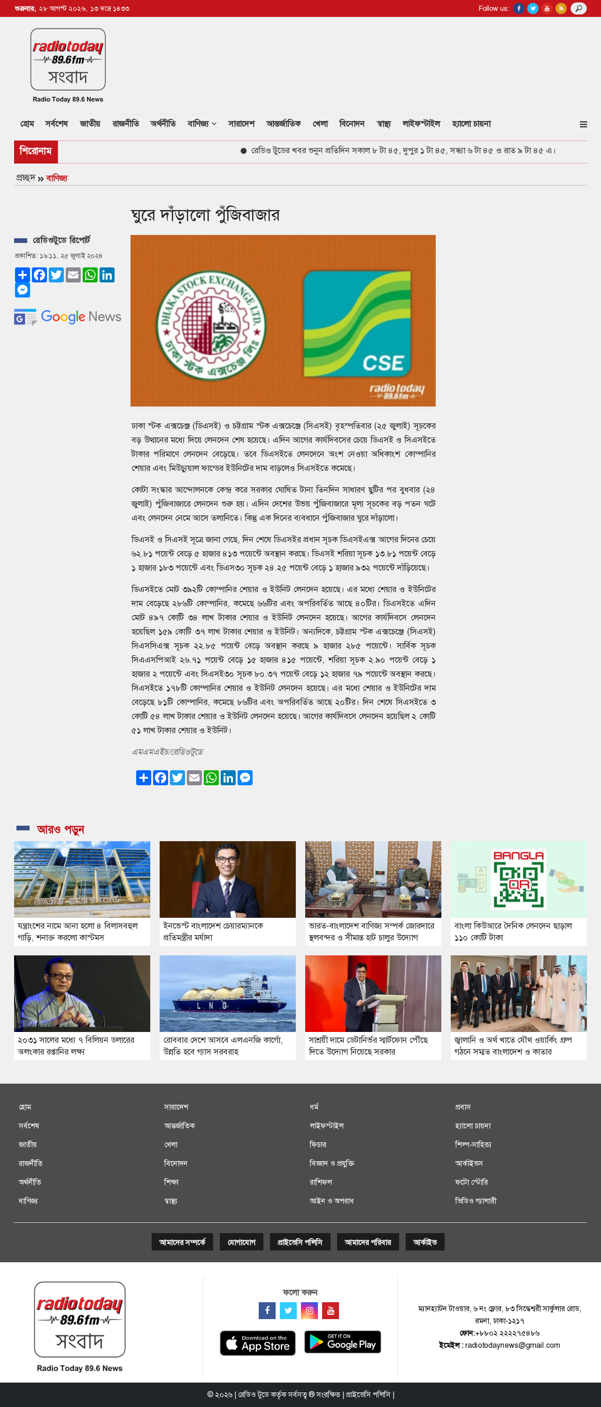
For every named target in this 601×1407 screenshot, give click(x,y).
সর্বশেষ (57, 123)
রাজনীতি (126, 123)
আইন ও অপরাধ (332, 1201)
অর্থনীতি (163, 123)
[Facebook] (267, 1310)
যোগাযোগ (241, 1242)
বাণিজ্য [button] (199, 123)
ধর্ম (314, 1107)
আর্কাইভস (469, 1163)
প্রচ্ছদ (25, 178)
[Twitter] (288, 1310)
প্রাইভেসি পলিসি (300, 1242)
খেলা (320, 123)
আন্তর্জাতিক (283, 123)
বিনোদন (352, 123)
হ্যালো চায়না (471, 123)
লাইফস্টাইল (421, 123)
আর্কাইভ (425, 1242)
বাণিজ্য (57, 178)
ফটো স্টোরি (471, 1182)
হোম (30, 123)
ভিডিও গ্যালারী (475, 1201)
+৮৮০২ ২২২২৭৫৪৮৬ (507, 1333)
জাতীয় (90, 123)
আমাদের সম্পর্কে (182, 1242)
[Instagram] (309, 1310)
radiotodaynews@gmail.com (512, 1345)
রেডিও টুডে (253, 1394)
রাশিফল (321, 1182)
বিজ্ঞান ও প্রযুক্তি (332, 1163)
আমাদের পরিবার (368, 1242)
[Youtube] (330, 1310)
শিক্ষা (171, 1182)
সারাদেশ (241, 123)
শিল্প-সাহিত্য (473, 1144)
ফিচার (318, 1144)
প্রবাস (463, 1107)
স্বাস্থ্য (384, 123)
